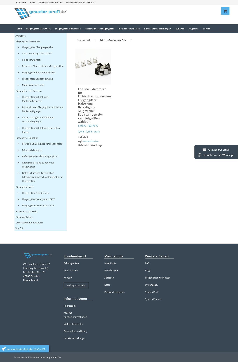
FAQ (147, 263)
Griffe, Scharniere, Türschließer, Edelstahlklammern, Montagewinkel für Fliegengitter (42, 176)
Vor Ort (19, 228)
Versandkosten (91, 141)
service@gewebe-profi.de (50, 2)
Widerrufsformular (73, 324)
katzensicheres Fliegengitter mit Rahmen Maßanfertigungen (43, 109)
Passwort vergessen (114, 292)
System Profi (151, 292)
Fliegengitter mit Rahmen (29, 91)
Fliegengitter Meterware (28, 41)
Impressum (70, 305)
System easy (151, 284)
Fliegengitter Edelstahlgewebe (37, 78)
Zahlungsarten (71, 263)
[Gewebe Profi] (40, 15)
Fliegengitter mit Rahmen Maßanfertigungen (35, 98)
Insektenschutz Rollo (26, 211)
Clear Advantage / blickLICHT (37, 53)
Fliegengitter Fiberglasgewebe (37, 47)
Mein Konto (110, 263)
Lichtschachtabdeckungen (29, 222)
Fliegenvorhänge (24, 217)
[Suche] (218, 28)
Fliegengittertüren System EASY (38, 199)
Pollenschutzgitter (31, 59)
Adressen (109, 277)
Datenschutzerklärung (75, 331)
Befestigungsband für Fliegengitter (40, 156)
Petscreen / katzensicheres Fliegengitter (42, 66)
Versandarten (71, 270)
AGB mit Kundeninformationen (75, 314)
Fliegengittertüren (25, 187)
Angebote (21, 35)
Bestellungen (111, 270)
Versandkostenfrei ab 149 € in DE (80, 2)
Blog (147, 270)
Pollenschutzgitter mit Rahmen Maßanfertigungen (38, 119)
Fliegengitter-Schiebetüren (35, 193)
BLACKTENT (56, 357)
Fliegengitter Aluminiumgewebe (38, 72)
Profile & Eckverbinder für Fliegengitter (42, 143)
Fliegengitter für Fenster (157, 277)
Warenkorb (21, 2)
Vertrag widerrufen (76, 285)
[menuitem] (21, 2)
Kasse (32, 2)
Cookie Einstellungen (74, 338)
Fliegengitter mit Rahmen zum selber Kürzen (41, 130)
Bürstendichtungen (32, 150)
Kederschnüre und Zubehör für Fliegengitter (38, 164)
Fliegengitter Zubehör (27, 137)
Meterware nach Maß (33, 85)
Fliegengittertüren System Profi (38, 205)
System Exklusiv (153, 299)
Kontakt (68, 277)
